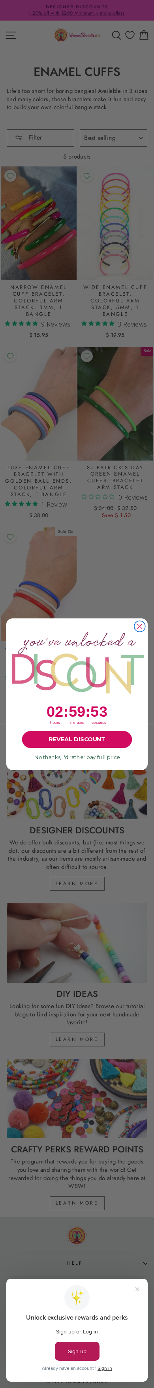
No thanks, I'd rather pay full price (77, 757)
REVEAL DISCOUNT (77, 739)
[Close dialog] (139, 626)
